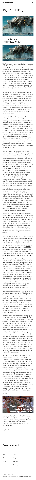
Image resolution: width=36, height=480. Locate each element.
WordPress (13, 476)
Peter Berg (20, 416)
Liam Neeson (29, 146)
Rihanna (28, 246)
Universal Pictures (8, 425)
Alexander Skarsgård (13, 124)
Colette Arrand (8, 3)
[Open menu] (32, 3)
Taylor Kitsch (12, 128)
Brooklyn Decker (8, 134)
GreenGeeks (27, 476)
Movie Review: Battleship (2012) (12, 40)
